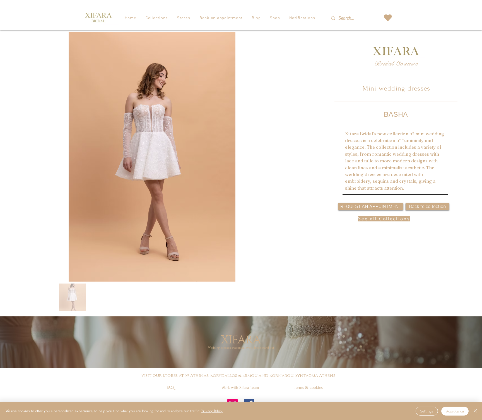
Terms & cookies (308, 387)
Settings (426, 411)
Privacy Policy (212, 411)
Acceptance (455, 411)
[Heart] (388, 18)
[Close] (475, 411)
